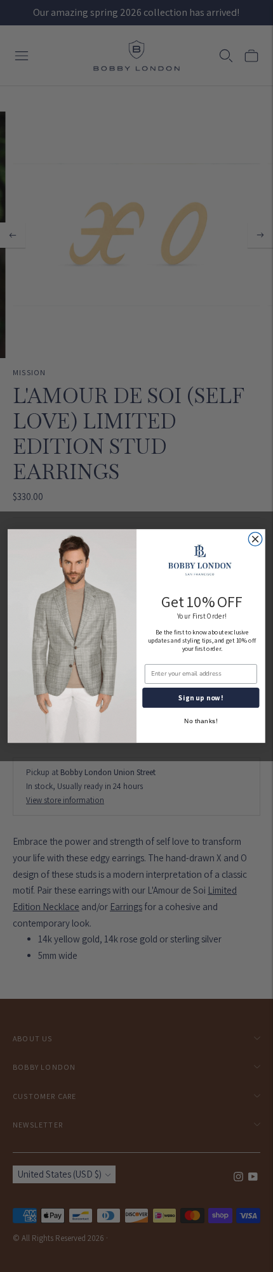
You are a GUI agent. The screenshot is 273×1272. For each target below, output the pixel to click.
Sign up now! (200, 697)
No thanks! (201, 721)
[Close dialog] (255, 539)
